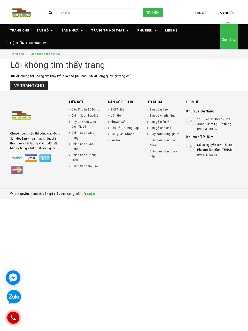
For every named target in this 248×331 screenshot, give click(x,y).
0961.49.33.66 (207, 129)
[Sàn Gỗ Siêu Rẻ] (36, 115)
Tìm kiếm (153, 12)
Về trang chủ (29, 85)
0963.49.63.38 (207, 155)
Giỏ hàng (229, 39)
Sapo (91, 194)
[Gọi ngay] (13, 318)
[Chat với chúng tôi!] (13, 277)
